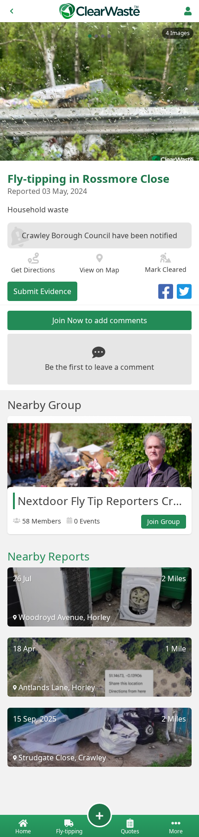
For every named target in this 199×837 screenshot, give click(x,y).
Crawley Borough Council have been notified (99, 235)
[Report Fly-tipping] (99, 815)
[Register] (187, 11)
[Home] (99, 11)
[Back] (11, 11)
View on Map (99, 269)
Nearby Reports (48, 556)
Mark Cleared (166, 269)
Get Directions (33, 269)
